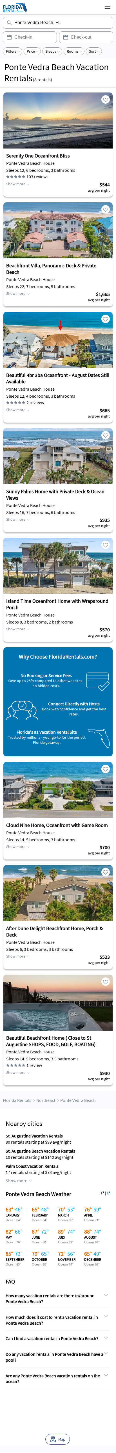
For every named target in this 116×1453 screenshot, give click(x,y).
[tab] (58, 1298)
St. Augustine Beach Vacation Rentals (40, 1151)
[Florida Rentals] (15, 12)
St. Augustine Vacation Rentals (34, 1136)
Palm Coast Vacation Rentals (32, 1166)
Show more (15, 183)
